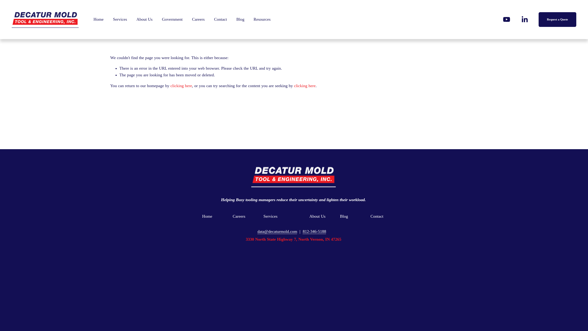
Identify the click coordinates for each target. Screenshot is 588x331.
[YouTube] (506, 19)
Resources (262, 19)
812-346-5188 (314, 231)
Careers (198, 19)
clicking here (181, 85)
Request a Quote (557, 19)
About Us (144, 19)
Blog (240, 19)
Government (172, 19)
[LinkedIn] (524, 19)
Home (98, 19)
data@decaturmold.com (277, 231)
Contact (220, 19)
